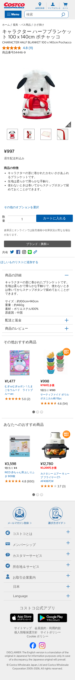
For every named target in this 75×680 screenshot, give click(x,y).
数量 (3, 219)
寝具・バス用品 (22, 24)
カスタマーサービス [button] (27, 556)
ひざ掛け (39, 24)
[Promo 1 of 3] (33, 412)
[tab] (37, 533)
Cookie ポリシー (37, 636)
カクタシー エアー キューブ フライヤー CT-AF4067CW (55, 477)
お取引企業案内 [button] (24, 577)
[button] (64, 14)
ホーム (6, 24)
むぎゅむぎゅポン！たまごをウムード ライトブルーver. (19, 390)
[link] (12, 252)
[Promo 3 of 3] (41, 412)
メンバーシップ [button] (24, 545)
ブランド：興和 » (37, 244)
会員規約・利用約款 (48, 628)
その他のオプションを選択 (21, 207)
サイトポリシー (50, 632)
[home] (14, 5)
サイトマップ (23, 628)
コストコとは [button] (22, 534)
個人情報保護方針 (26, 632)
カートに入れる (54, 218)
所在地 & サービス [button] (26, 566)
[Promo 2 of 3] (37, 412)
